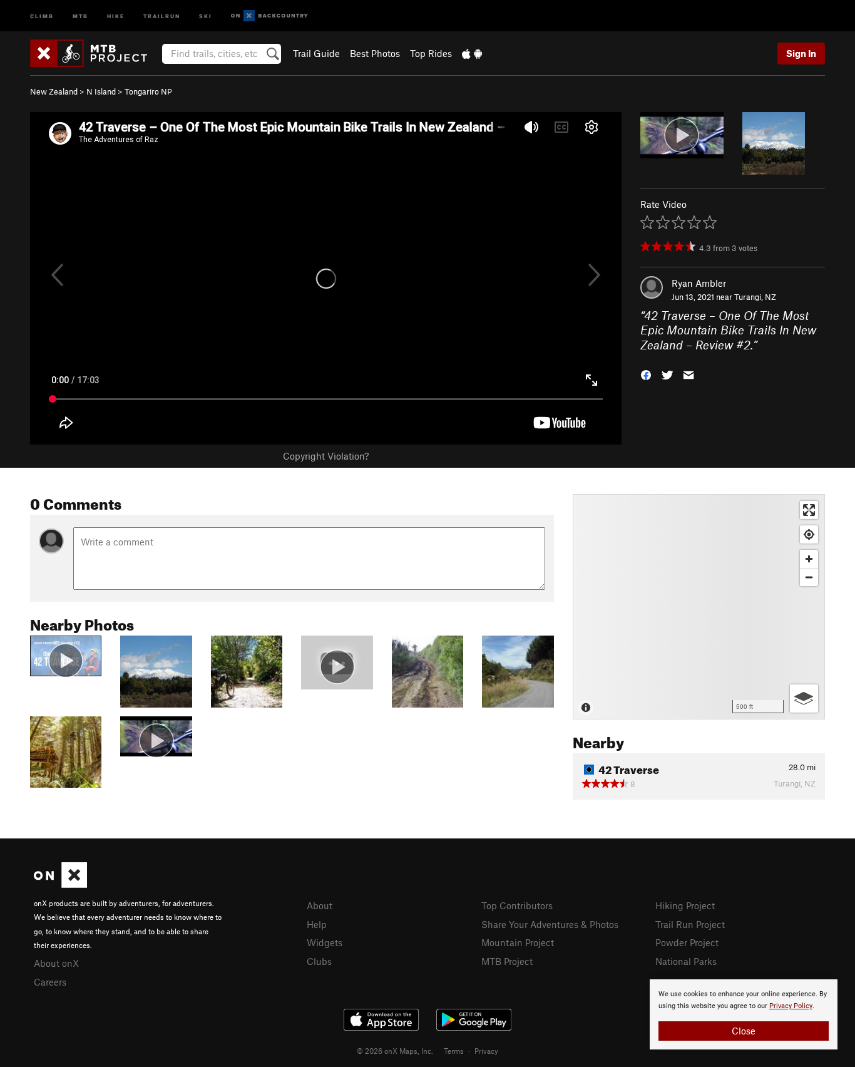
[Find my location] (809, 534)
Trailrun (161, 15)
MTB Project (507, 961)
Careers (50, 981)
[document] (743, 1014)
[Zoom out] (809, 577)
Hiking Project (685, 905)
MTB (80, 15)
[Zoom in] (809, 559)
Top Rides (431, 53)
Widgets (324, 942)
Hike (116, 15)
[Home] (95, 53)
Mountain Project (517, 942)
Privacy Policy (790, 1006)
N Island (101, 91)
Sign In (801, 53)
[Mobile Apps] (472, 53)
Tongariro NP (148, 91)
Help (317, 924)
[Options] (804, 698)
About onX (56, 963)
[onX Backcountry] (269, 16)
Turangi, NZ (755, 297)
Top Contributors (517, 905)
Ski (205, 15)
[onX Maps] (60, 884)
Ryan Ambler (699, 283)
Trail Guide (316, 53)
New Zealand (54, 91)
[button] (646, 374)
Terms (454, 1050)
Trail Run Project (690, 924)
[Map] (698, 607)
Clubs (319, 961)
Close (743, 1030)
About (319, 905)
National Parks (686, 961)
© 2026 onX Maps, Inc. (395, 1050)
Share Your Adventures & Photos (549, 924)
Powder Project (687, 942)
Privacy (486, 1050)
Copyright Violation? (326, 455)
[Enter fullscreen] (809, 510)
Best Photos (375, 53)
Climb (42, 15)
